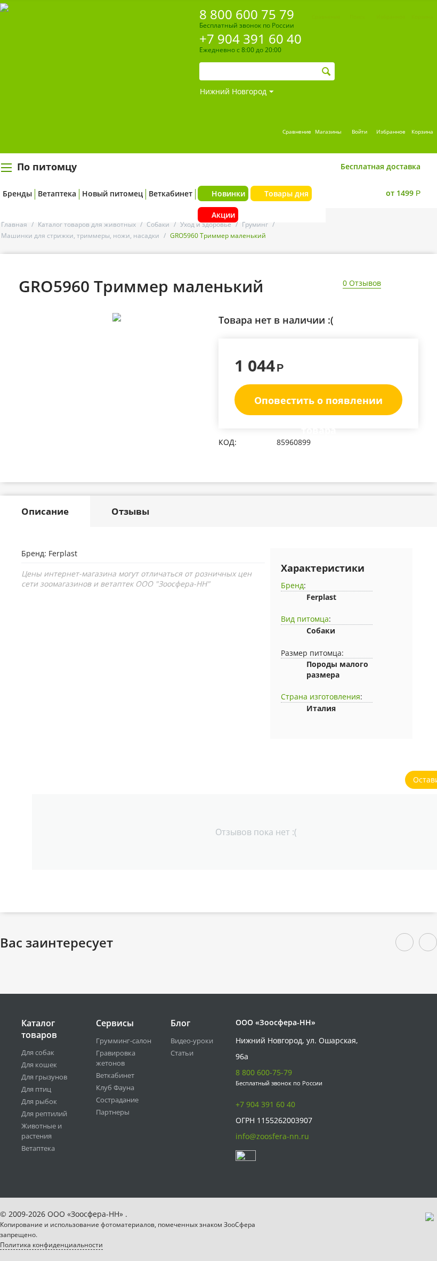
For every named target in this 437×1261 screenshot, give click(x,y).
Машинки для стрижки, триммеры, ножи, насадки (80, 235)
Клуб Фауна (115, 1087)
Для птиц (36, 1089)
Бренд (292, 585)
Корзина (422, 131)
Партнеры (113, 1112)
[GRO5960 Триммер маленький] (116, 317)
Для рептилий (44, 1113)
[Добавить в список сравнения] (201, 341)
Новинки (228, 193)
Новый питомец (112, 193)
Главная (14, 224)
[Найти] (326, 71)
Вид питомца (305, 619)
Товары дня (286, 193)
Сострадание (117, 1100)
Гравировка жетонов (115, 1058)
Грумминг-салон (123, 1040)
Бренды (17, 193)
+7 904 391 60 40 (250, 38)
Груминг (255, 224)
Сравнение (296, 131)
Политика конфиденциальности (51, 1244)
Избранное (391, 131)
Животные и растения (41, 1131)
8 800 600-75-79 (264, 1072)
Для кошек (39, 1064)
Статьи (182, 1053)
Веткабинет (170, 193)
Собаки (158, 224)
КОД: (227, 442)
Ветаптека (57, 193)
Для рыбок (39, 1101)
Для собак (37, 1052)
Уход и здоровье (205, 224)
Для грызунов (44, 1077)
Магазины (328, 131)
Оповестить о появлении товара (318, 404)
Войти (359, 131)
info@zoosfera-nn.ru (272, 1136)
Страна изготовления (320, 696)
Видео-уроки (192, 1040)
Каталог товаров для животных (87, 224)
